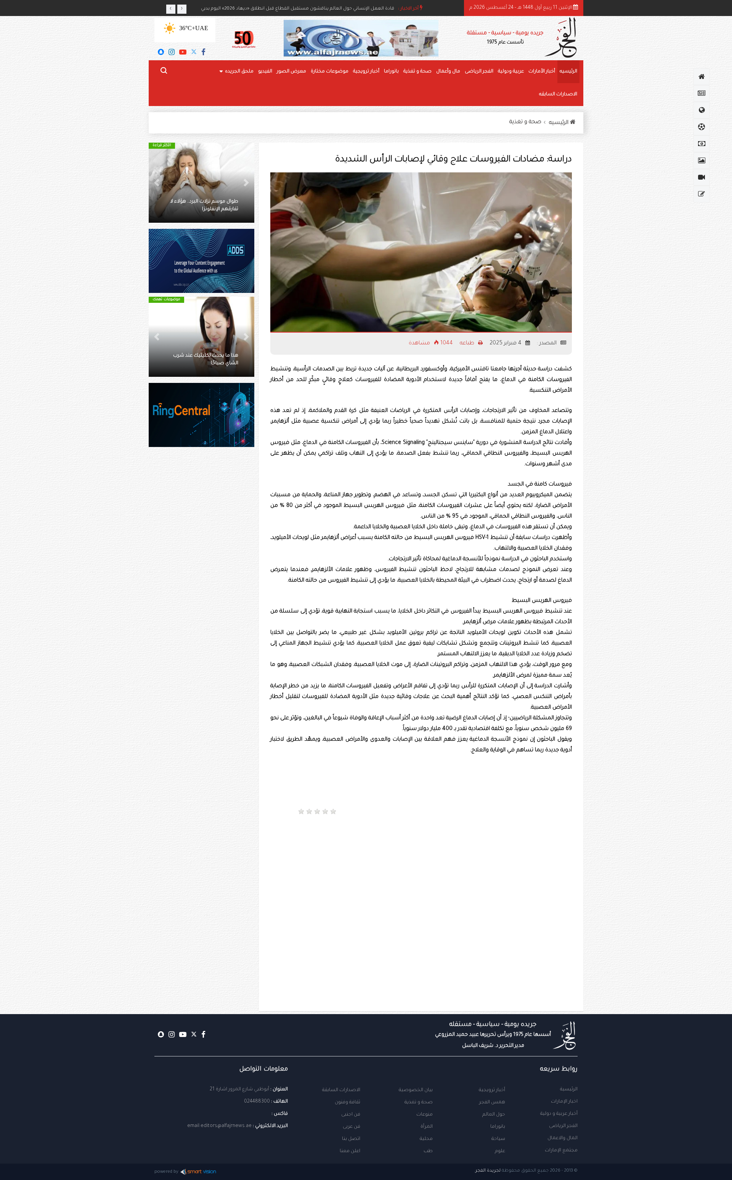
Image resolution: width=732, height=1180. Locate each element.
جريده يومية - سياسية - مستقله (493, 1035)
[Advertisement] (499, 847)
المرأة (427, 1127)
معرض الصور (291, 71)
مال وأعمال (448, 71)
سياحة (498, 1139)
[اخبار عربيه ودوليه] (701, 110)
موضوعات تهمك (203, 299)
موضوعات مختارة (329, 71)
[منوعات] (701, 194)
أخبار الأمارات (541, 71)
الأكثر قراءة (198, 145)
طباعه (468, 344)
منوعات (424, 1114)
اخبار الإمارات (564, 1101)
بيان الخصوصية (416, 1090)
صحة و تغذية (417, 71)
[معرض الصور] (701, 160)
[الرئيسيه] (701, 76)
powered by (166, 1172)
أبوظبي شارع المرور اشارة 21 (239, 1089)
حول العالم (493, 1114)
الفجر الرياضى (479, 71)
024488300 (257, 1101)
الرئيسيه (568, 71)
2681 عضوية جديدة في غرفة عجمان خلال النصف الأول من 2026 (330, 8)
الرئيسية (569, 1089)
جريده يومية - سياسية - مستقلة (505, 38)
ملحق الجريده (239, 71)
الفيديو (265, 71)
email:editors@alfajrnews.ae (219, 1126)
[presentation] (170, 9)
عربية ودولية (511, 71)
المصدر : (547, 344)
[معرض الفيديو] (701, 177)
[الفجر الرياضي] (701, 127)
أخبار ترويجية (366, 71)
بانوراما (391, 71)
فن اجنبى (350, 1114)
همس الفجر (492, 1102)
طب (428, 1151)
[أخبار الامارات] (701, 93)
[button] (246, 183)
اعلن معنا (350, 1151)
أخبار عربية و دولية (559, 1114)
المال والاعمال (562, 1138)
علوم (500, 1151)
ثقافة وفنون (347, 1102)
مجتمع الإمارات (561, 1150)
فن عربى (351, 1127)
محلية (426, 1139)
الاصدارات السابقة (341, 1090)
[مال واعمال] (701, 143)
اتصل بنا (351, 1139)
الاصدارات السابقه (558, 94)
